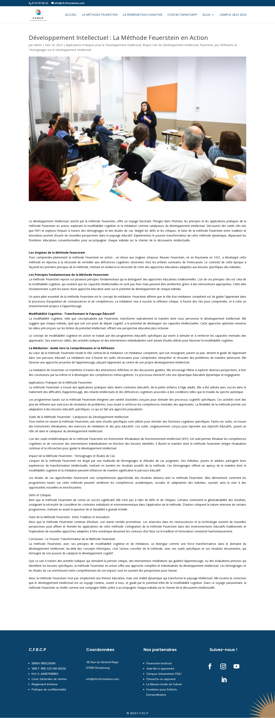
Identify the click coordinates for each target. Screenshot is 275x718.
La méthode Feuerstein (100, 14)
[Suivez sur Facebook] (210, 666)
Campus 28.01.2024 (233, 14)
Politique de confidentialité (49, 689)
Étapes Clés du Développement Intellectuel (170, 45)
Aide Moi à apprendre (160, 668)
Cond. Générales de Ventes (49, 679)
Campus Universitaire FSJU (163, 674)
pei (217, 45)
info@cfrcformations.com (102, 679)
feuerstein (206, 45)
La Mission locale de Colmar (164, 684)
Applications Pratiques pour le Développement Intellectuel (103, 45)
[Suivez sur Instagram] (223, 666)
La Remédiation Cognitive (142, 14)
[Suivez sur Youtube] (236, 666)
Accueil (71, 14)
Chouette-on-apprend (160, 679)
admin (38, 45)
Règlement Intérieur (45, 684)
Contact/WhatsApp (182, 14)
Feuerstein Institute (159, 663)
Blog (206, 14)
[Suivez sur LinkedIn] (224, 680)
